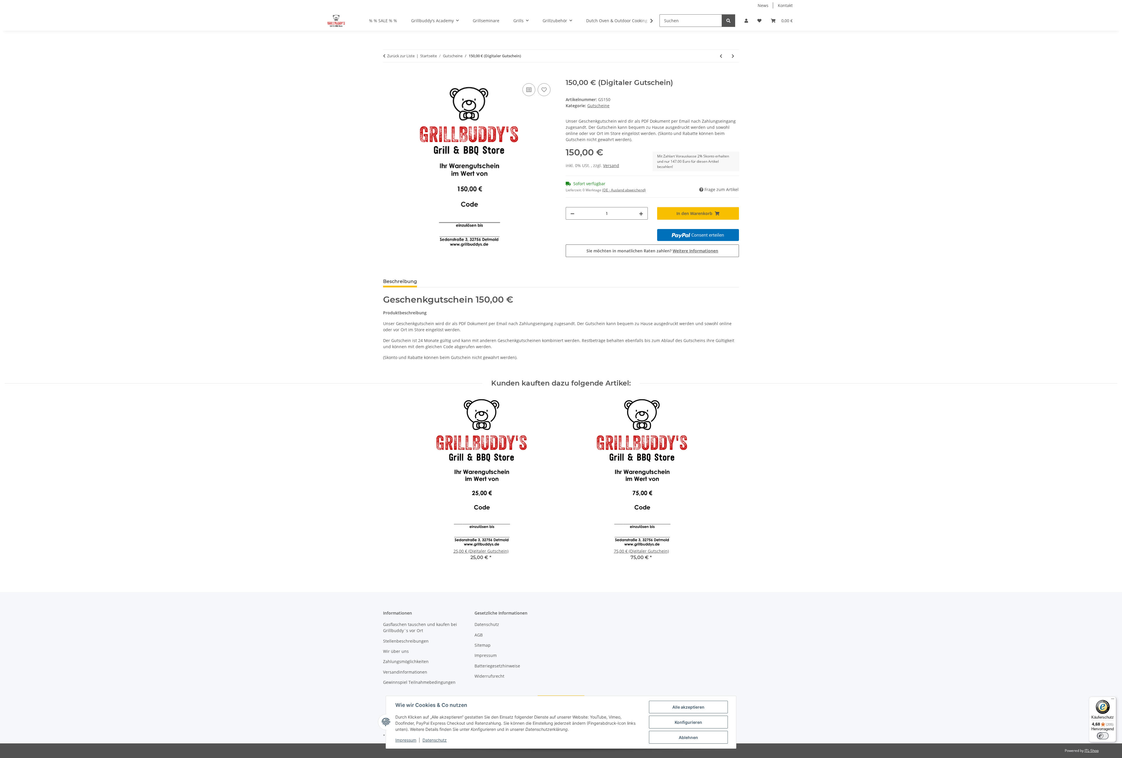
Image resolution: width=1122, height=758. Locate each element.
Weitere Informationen (695, 251)
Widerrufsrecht (489, 676)
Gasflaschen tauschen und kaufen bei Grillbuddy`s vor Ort (420, 627)
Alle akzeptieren (688, 707)
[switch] (1103, 735)
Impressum (405, 740)
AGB (479, 635)
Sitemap (483, 645)
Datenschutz (435, 740)
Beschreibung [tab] (400, 281)
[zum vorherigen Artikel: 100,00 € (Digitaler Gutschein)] (721, 56)
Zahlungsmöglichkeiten (406, 661)
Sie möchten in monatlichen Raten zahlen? (652, 251)
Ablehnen (688, 737)
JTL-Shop (1092, 750)
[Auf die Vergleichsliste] (528, 89)
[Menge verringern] (572, 213)
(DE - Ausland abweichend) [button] (624, 190)
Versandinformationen (405, 672)
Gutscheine (598, 105)
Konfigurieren (688, 722)
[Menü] (1112, 700)
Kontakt (785, 5)
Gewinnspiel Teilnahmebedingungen (419, 682)
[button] (746, 21)
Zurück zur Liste (401, 55)
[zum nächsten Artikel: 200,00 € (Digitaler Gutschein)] (733, 56)
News (763, 5)
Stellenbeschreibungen (406, 641)
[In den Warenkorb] (387, 75)
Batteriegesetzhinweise (497, 666)
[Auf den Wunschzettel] (544, 89)
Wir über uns (396, 651)
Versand (611, 165)
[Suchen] (728, 20)
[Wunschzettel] (759, 21)
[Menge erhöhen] (641, 213)
